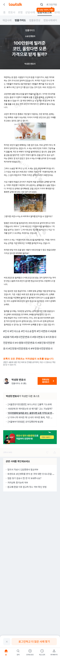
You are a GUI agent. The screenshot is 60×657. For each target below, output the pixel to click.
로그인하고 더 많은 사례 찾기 (34, 641)
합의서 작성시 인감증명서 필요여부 (23, 469)
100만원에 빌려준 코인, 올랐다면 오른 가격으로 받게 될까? (34, 413)
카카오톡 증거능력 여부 (18, 482)
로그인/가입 (51, 4)
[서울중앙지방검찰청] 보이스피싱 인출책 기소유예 (30, 404)
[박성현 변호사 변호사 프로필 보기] (6, 381)
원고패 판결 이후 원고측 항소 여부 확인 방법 (27, 487)
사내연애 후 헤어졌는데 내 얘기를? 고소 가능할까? (30, 408)
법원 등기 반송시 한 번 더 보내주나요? (24, 478)
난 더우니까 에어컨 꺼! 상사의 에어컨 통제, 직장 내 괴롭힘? (34, 417)
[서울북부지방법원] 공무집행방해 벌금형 (25, 421)
